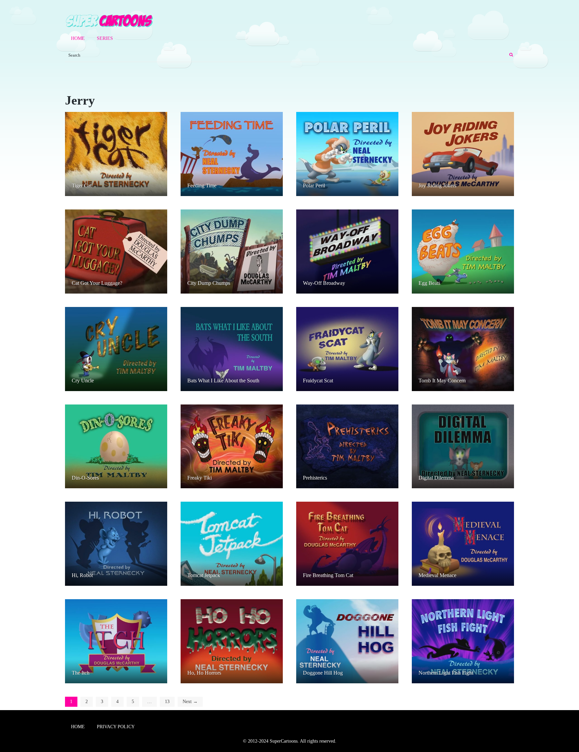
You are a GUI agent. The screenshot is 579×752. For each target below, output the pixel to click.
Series (105, 38)
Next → (190, 701)
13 (167, 701)
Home (78, 38)
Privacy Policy (116, 726)
